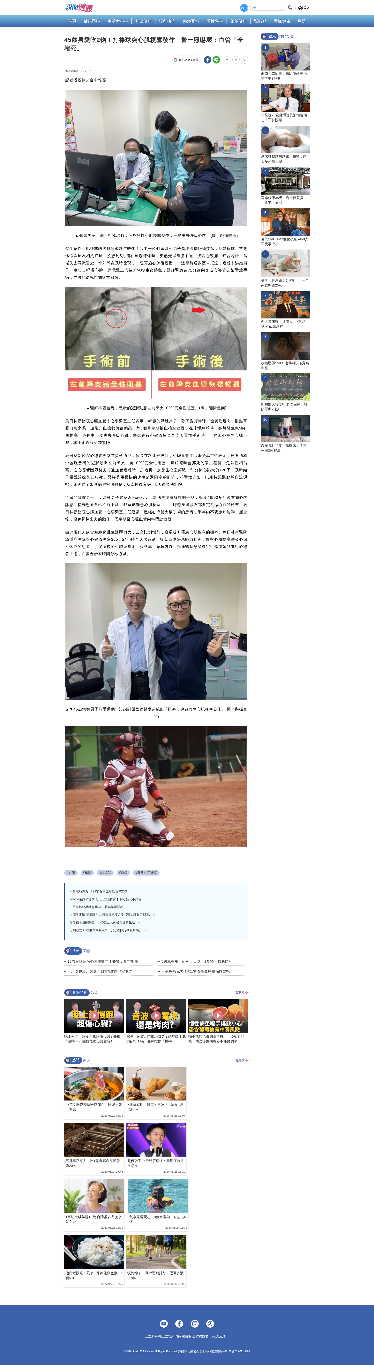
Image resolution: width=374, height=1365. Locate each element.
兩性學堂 (215, 21)
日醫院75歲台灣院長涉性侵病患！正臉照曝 (284, 117)
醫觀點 (260, 21)
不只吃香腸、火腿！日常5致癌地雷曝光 (99, 971)
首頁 (72, 21)
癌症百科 (191, 21)
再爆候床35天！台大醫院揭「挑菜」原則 (282, 200)
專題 (302, 21)
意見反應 (219, 1336)
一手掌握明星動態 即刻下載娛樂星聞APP (98, 907)
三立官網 (168, 1336)
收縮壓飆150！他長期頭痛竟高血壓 (285, 365)
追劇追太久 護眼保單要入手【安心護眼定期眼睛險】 (108, 930)
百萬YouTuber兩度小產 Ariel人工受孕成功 (284, 241)
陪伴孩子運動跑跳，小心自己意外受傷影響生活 (105, 922)
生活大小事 (118, 21)
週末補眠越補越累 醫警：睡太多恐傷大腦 (284, 158)
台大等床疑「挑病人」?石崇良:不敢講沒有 (283, 324)
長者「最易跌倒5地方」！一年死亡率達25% (285, 283)
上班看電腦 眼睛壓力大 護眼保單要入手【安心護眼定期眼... (113, 914)
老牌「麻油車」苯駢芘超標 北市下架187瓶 (284, 76)
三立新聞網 (153, 1336)
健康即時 (92, 21)
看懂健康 (282, 21)
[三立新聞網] (244, 8)
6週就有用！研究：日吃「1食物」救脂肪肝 (196, 961)
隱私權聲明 (183, 1336)
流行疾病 (167, 21)
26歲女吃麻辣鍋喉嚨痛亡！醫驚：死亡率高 (102, 961)
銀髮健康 (238, 21)
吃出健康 (143, 21)
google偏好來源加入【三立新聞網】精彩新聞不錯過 (105, 899)
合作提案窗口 (202, 1336)
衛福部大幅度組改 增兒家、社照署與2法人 (284, 406)
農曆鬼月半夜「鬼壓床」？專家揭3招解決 (284, 448)
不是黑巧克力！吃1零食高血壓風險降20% (98, 891)
